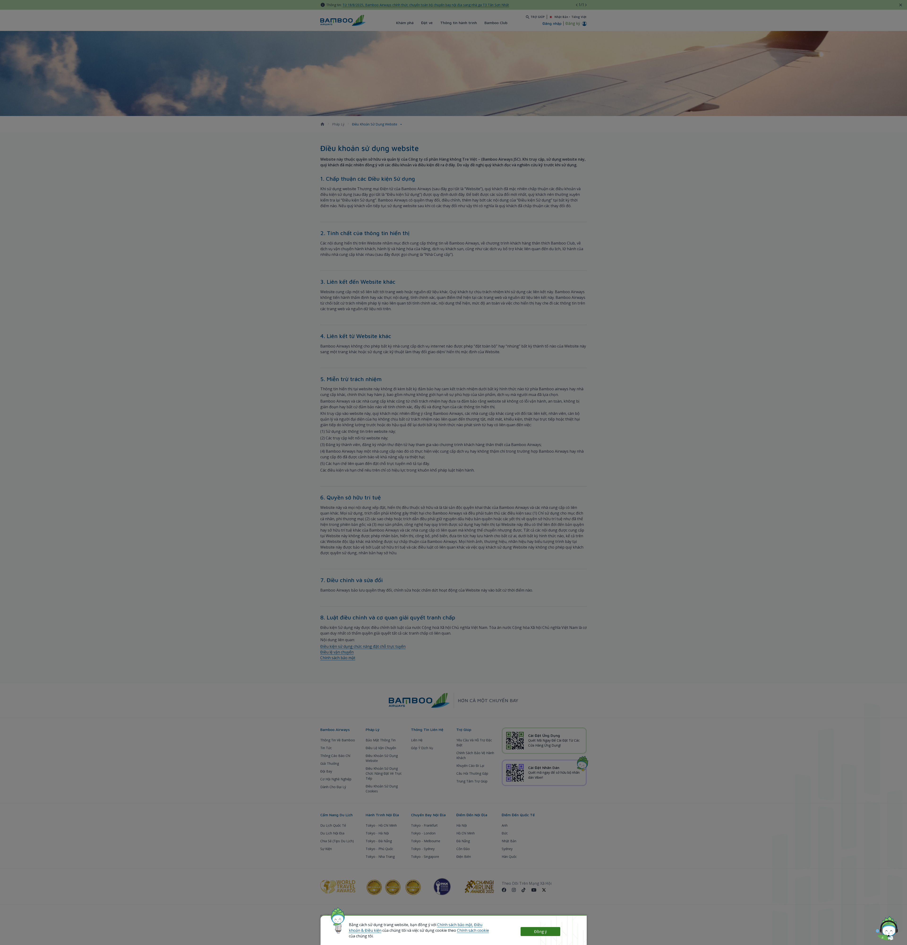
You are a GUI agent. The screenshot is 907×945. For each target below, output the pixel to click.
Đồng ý (540, 931)
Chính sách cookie (473, 930)
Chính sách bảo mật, (455, 924)
